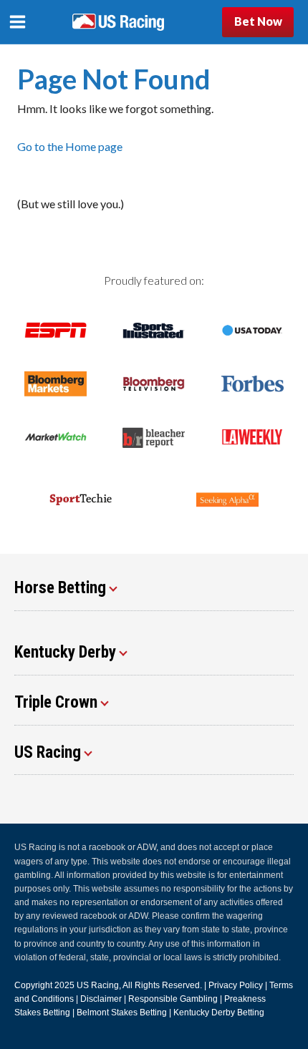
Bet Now (258, 21)
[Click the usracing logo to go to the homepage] (118, 22)
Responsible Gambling (173, 999)
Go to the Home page (69, 146)
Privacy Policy (235, 985)
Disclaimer (101, 999)
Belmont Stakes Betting (122, 1012)
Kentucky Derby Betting (218, 1012)
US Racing (98, 985)
